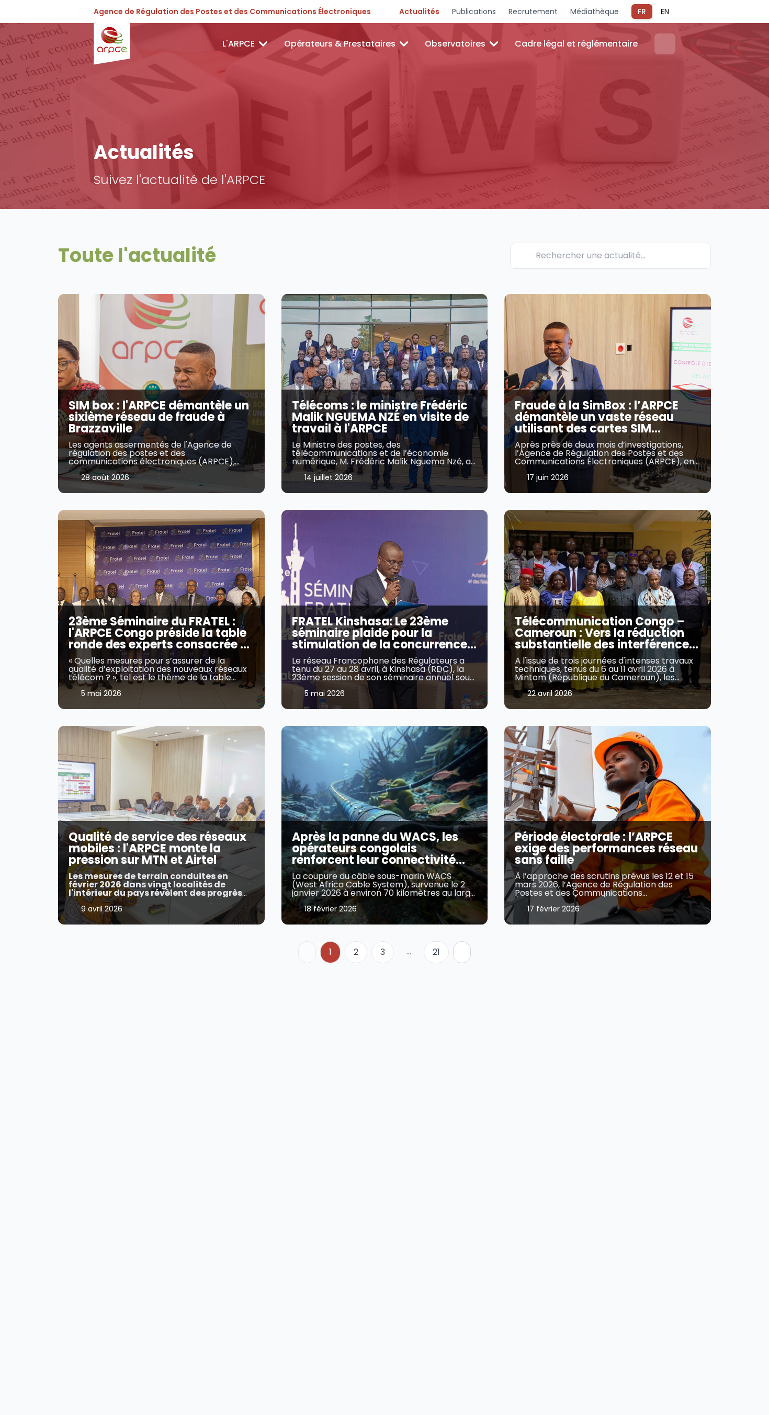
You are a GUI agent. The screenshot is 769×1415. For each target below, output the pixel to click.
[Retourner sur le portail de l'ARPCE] (112, 44)
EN (665, 11)
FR (642, 11)
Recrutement (533, 11)
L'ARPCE (238, 44)
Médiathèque (594, 11)
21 (436, 952)
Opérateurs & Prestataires (339, 44)
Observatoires (455, 44)
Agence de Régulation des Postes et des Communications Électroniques (232, 11)
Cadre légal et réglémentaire (576, 44)
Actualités (419, 11)
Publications (474, 11)
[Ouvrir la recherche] (664, 43)
